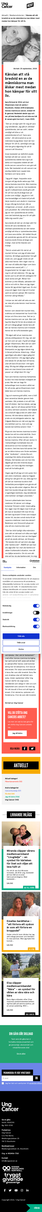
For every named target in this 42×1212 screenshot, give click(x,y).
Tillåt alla (21, 636)
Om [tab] (34, 567)
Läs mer (10, 883)
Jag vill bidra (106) (12, 797)
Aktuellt (5, 15)
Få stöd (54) (10, 794)
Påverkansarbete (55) (13, 781)
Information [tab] (21, 567)
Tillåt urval (21, 643)
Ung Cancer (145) (12, 800)
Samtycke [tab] (7, 567)
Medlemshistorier (17, 15)
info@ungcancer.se (9, 1161)
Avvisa (21, 649)
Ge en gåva (21, 1054)
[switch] (36, 612)
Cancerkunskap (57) (13, 791)
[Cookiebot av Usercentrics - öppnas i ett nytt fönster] (29, 561)
